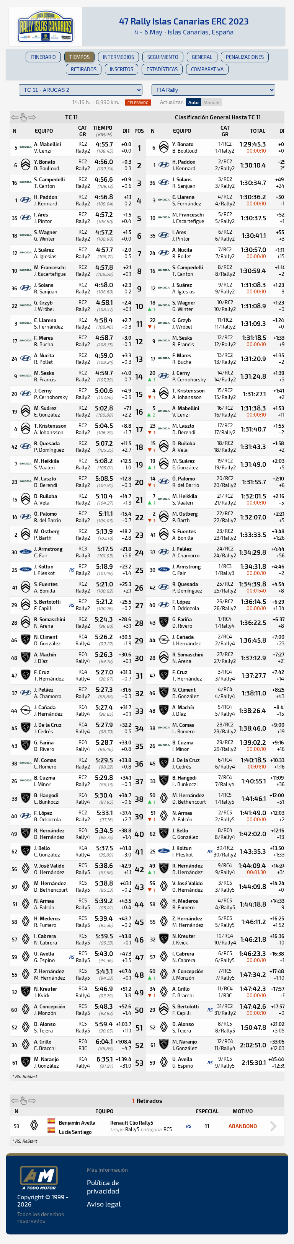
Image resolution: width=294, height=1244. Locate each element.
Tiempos (79, 57)
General (202, 57)
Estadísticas (162, 69)
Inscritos (121, 69)
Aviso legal (104, 1204)
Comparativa (207, 69)
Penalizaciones (245, 57)
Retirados (83, 69)
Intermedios (118, 57)
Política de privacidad (103, 1186)
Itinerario (43, 57)
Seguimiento (162, 57)
